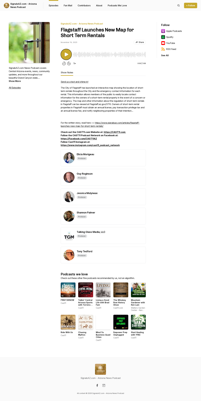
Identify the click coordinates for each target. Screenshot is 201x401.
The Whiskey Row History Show (119, 302)
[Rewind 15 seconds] (64, 63)
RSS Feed (171, 49)
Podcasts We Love (117, 5)
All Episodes (15, 87)
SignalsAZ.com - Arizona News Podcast (23, 5)
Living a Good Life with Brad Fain (102, 302)
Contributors (84, 5)
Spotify (169, 37)
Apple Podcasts (174, 31)
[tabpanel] (103, 115)
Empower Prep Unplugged (120, 333)
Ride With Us (67, 332)
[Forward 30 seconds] (69, 63)
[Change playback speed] (74, 63)
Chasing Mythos (82, 333)
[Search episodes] (178, 5)
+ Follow (190, 5)
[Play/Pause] (66, 54)
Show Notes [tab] (67, 72)
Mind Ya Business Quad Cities (103, 334)
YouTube (170, 43)
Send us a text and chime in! (74, 81)
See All (165, 55)
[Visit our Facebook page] (97, 385)
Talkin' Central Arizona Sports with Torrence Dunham (85, 303)
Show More (15, 81)
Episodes (53, 5)
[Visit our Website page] (103, 385)
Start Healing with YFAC (137, 333)
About (99, 5)
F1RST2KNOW (67, 300)
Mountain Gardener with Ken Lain (138, 302)
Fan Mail (68, 5)
